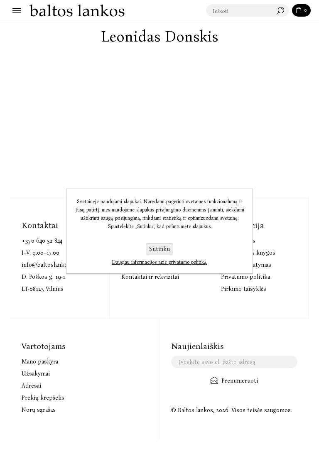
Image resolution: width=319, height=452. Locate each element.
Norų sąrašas (39, 409)
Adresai (31, 385)
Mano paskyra (40, 361)
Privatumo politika (245, 276)
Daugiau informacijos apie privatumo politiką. (159, 262)
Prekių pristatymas (246, 264)
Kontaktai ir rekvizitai (150, 276)
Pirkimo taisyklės (243, 288)
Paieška (282, 11)
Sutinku (159, 249)
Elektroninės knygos (248, 252)
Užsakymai (36, 373)
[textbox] (239, 11)
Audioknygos (238, 240)
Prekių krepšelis (43, 397)
